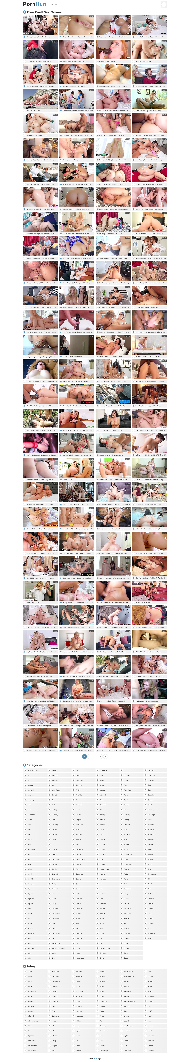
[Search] (164, 4)
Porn (34, 4)
